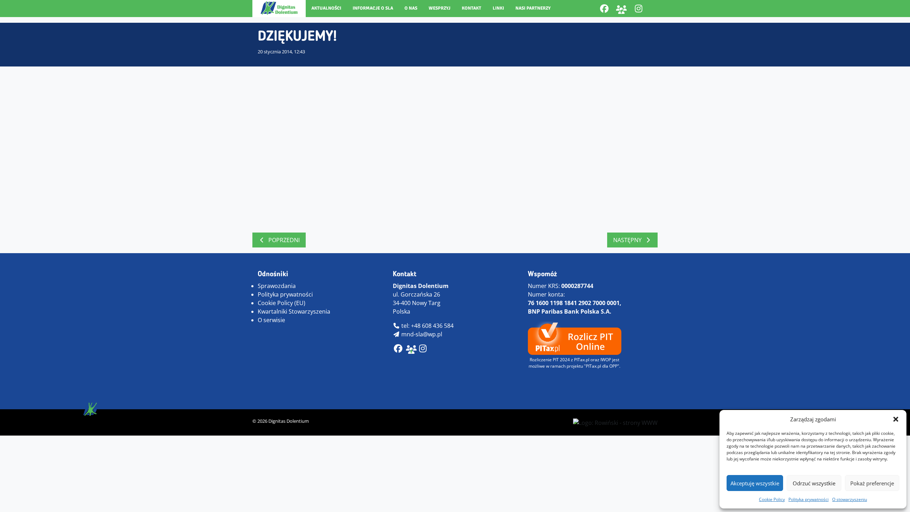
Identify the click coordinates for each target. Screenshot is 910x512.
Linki (498, 8)
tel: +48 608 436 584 (427, 326)
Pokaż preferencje (872, 483)
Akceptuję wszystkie (754, 483)
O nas (411, 8)
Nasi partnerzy (533, 8)
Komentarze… (288, 220)
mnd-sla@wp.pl (421, 334)
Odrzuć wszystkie (814, 483)
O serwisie (271, 320)
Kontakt (471, 8)
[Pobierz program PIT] (574, 337)
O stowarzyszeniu (849, 499)
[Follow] (638, 8)
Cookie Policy (772, 499)
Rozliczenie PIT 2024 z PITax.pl (559, 360)
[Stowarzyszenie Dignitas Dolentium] (279, 8)
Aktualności (326, 8)
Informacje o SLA (373, 8)
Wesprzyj (439, 8)
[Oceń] (423, 349)
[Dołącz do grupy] (621, 8)
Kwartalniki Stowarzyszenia (294, 311)
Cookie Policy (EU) (281, 303)
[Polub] (604, 8)
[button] (895, 419)
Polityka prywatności (808, 499)
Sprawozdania (277, 286)
